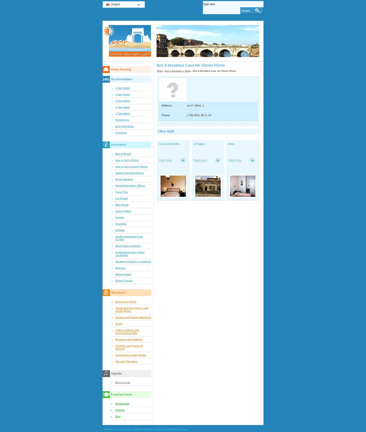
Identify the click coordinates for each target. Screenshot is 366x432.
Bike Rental (122, 204)
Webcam (120, 268)
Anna (231, 144)
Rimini (160, 71)
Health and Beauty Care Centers (129, 238)
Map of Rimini (123, 153)
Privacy (183, 429)
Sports (119, 323)
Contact (148, 429)
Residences (122, 120)
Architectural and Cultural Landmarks (129, 254)
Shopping (120, 223)
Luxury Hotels (123, 211)
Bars (118, 416)
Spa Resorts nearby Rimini (130, 355)
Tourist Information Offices (130, 185)
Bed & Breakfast (124, 126)
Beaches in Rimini (125, 301)
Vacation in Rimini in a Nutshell (133, 261)
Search (245, 10)
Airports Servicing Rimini (129, 173)
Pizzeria (120, 410)
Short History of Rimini (128, 246)
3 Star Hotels (122, 100)
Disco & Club (122, 382)
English (115, 4)
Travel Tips (121, 192)
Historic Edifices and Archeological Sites (127, 332)
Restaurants (122, 403)
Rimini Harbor (123, 274)
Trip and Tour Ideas (126, 361)
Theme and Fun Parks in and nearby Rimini (131, 310)
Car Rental (121, 198)
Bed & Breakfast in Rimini (178, 71)
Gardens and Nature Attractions (133, 317)
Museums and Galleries (129, 339)
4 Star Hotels (122, 94)
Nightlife (120, 230)
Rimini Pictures (124, 280)
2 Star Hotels (122, 107)
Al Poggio (199, 144)
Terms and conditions (166, 429)
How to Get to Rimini (127, 160)
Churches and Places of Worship (129, 347)
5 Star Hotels (122, 88)
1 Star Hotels (122, 113)
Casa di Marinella (169, 144)
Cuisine (119, 217)
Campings (121, 132)
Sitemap (138, 429)
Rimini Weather (124, 179)
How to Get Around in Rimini (131, 166)
